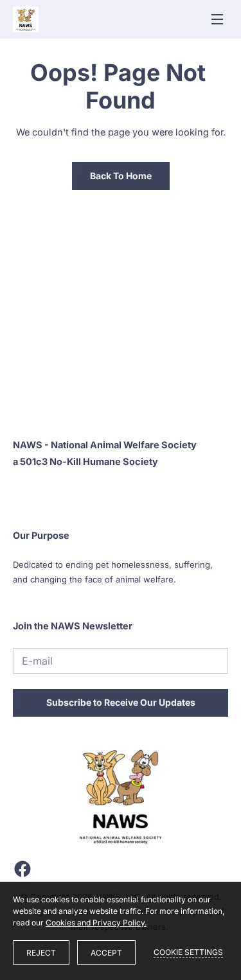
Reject (41, 953)
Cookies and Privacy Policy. (96, 922)
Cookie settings (188, 952)
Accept (106, 953)
